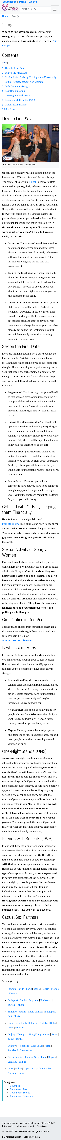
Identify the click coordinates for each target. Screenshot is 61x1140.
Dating (22, 1)
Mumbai (19, 1027)
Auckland (13, 1050)
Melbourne (23, 1045)
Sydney (12, 1045)
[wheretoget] (10, 9)
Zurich (11, 1004)
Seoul (54, 1034)
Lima (44, 1057)
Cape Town (29, 1068)
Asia (54, 41)
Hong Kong (35, 1034)
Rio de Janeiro (15, 1057)
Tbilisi (32, 181)
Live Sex (33, 1)
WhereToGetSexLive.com (17, 640)
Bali (10, 1016)
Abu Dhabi (21, 1023)
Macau (46, 1034)
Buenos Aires (32, 1057)
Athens (20, 1004)
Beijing (11, 1034)
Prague (55, 988)
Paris (29, 988)
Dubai (11, 1023)
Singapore (50, 1011)
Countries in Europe (20, 1092)
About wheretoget (25, 1126)
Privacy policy (8, 1126)
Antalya (44, 1023)
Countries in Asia (18, 1089)
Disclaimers (42, 1126)
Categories (9, 1082)
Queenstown (26, 1050)
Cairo (10, 1068)
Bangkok (12, 1011)
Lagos (21, 1073)
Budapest (13, 1000)
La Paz (22, 1061)
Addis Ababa (44, 1068)
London (12, 988)
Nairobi (12, 1073)
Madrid (45, 988)
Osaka (19, 1039)
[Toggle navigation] (55, 9)
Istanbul (33, 1023)
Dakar (18, 1068)
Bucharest (45, 1000)
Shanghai (22, 1034)
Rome (36, 988)
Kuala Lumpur (35, 1011)
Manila (22, 1011)
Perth (48, 1045)
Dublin (23, 1000)
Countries (15, 1085)
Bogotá (52, 1057)
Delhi (10, 1027)
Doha (53, 1023)
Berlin (21, 988)
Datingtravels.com (32, 1136)
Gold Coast (37, 1045)
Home (5, 16)
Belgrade (34, 1000)
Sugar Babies (9, 1)
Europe (6, 45)
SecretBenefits (10, 523)
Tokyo (11, 1039)
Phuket (17, 1016)
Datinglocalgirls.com (11, 1136)
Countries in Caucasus (21, 1096)
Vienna (13, 993)
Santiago (12, 1061)
